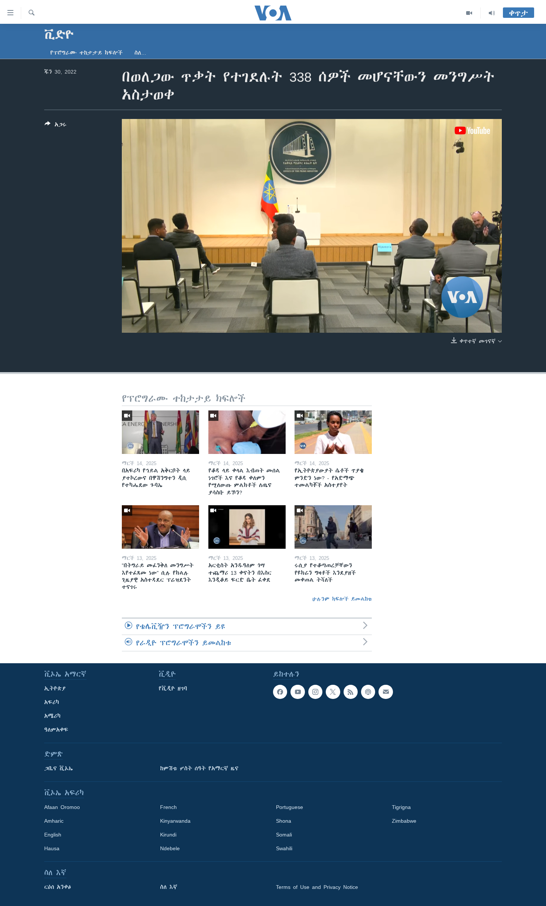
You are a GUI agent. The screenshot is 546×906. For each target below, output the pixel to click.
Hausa (51, 848)
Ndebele (170, 848)
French (168, 807)
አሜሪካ (52, 716)
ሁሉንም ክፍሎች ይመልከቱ (342, 599)
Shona (283, 821)
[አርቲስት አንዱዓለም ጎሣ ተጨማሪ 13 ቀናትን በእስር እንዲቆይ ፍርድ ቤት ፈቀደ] (247, 527)
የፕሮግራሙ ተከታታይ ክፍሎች (86, 52)
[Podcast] (368, 692)
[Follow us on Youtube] (297, 692)
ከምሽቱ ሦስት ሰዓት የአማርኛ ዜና (199, 768)
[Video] (469, 13)
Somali (284, 834)
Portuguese (289, 807)
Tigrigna (401, 807)
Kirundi (168, 834)
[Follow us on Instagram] (315, 692)
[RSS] (351, 692)
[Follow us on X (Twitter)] (333, 692)
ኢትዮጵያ (55, 688)
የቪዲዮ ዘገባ (173, 688)
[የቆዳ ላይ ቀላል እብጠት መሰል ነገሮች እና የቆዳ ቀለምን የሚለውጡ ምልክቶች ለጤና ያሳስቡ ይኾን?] (247, 432)
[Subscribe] (385, 692)
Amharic (54, 821)
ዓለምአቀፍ (56, 729)
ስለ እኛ (168, 887)
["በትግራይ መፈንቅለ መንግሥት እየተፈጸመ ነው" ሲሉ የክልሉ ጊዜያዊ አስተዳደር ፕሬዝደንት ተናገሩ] (160, 527)
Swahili (284, 848)
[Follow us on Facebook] (280, 692)
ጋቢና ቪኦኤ (58, 768)
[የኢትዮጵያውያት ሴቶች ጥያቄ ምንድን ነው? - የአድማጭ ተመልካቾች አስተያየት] (333, 432)
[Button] (55, 126)
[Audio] (492, 13)
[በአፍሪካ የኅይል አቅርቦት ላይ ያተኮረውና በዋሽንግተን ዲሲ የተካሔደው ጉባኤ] (160, 432)
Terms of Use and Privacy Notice (317, 887)
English (52, 834)
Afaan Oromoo (62, 807)
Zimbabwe (404, 821)
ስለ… (140, 52)
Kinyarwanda (175, 821)
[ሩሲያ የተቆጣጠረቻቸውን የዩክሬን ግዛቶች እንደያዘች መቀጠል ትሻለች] (333, 527)
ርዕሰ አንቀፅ (57, 887)
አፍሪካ (51, 702)
